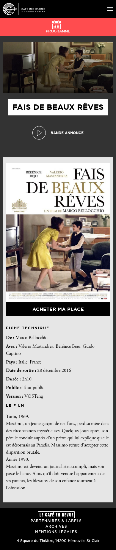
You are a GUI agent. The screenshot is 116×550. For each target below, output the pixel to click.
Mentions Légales (56, 532)
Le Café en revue (56, 514)
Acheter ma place (58, 309)
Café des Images (24, 9)
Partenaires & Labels (56, 521)
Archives (56, 526)
